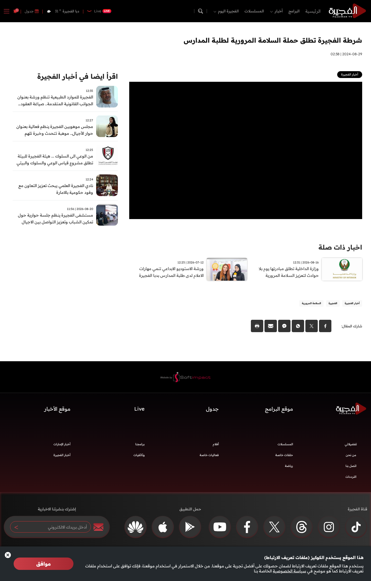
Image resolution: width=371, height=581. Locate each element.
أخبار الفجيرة (62, 455)
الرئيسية (313, 11)
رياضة (289, 466)
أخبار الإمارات (62, 444)
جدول (29, 11)
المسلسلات (254, 11)
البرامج (294, 11)
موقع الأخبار (57, 409)
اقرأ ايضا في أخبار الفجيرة (77, 76)
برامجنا (140, 444)
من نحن (351, 455)
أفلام (216, 444)
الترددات (351, 477)
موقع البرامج (279, 409)
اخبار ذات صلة (340, 247)
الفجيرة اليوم (228, 11)
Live (139, 409)
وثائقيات (139, 455)
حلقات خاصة (284, 455)
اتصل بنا (351, 466)
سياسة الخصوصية (289, 570)
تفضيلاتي (351, 444)
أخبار (279, 11)
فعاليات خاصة (209, 455)
